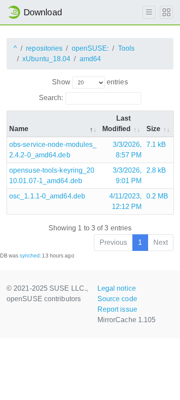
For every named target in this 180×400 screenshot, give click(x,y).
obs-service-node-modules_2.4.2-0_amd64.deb (53, 150)
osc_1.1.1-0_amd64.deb (47, 196)
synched (30, 256)
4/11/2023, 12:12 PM (125, 201)
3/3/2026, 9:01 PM (127, 175)
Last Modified (116, 123)
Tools (126, 48)
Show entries (90, 82)
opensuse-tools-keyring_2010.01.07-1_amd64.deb (52, 175)
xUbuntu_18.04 (46, 59)
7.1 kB (156, 144)
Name (18, 128)
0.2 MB (157, 196)
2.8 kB (156, 170)
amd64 (90, 59)
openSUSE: (90, 48)
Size (153, 128)
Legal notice (116, 288)
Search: (51, 97)
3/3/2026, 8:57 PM (127, 150)
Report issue (117, 309)
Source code (117, 299)
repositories (44, 48)
